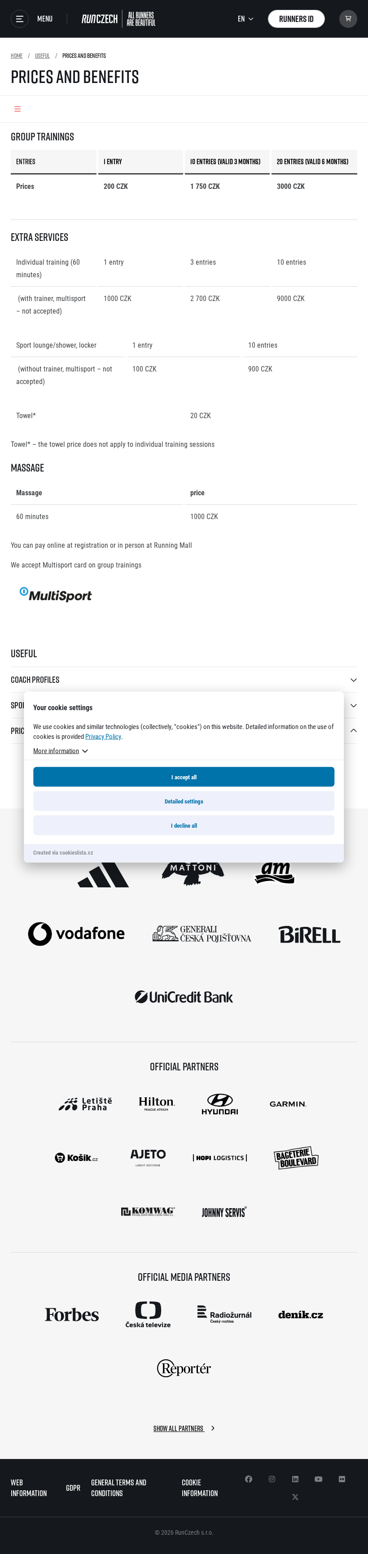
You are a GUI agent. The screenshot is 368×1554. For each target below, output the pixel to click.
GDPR (73, 1487)
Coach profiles (35, 679)
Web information (29, 1488)
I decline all (184, 825)
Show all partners (179, 1428)
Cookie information (200, 1488)
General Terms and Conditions (118, 1488)
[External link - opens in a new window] (103, 871)
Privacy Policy (103, 736)
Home (16, 55)
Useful (42, 55)
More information (56, 750)
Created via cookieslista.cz (63, 852)
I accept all (184, 777)
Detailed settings (184, 801)
